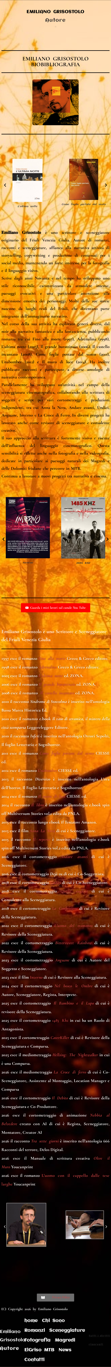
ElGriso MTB (39, 1350)
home (31, 1320)
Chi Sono (53, 1320)
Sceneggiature (67, 1330)
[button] (55, 26)
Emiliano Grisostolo (55, 11)
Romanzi (34, 1330)
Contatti (34, 1359)
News (65, 1350)
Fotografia (37, 1340)
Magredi (65, 1340)
